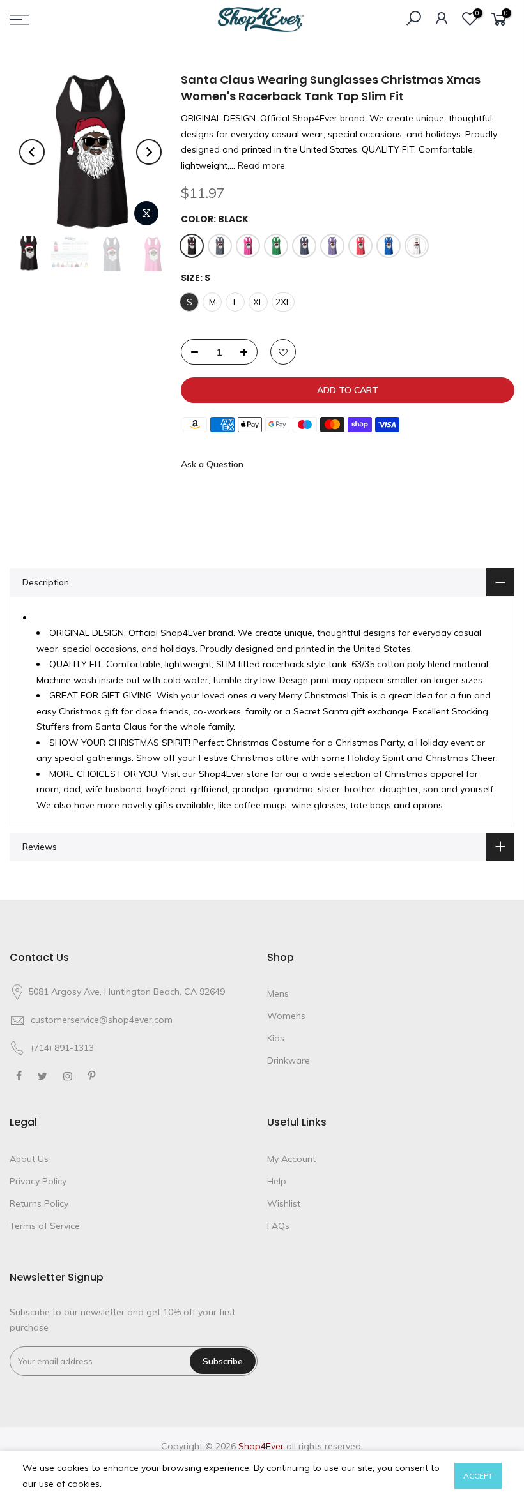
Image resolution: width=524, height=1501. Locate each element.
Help (276, 1181)
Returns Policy (39, 1203)
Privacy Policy (38, 1181)
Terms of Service (45, 1226)
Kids (275, 1038)
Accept (478, 1476)
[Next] (149, 152)
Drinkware (288, 1060)
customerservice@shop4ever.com (102, 1019)
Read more (260, 165)
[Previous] (32, 152)
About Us (29, 1159)
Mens (278, 993)
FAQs (278, 1226)
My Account (291, 1159)
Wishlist (283, 1203)
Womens (286, 1016)
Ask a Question (212, 464)
